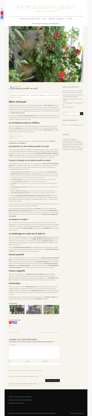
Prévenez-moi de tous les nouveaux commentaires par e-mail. (25, 370)
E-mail (28, 361)
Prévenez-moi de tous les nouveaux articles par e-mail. (23, 376)
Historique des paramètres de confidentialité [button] (21, 400)
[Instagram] (13, 322)
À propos (69, 18)
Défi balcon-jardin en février (33, 314)
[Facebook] (16, 322)
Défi (10, 326)
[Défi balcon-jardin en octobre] (51, 309)
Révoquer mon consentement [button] (17, 403)
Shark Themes (79, 413)
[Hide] (1, 20)
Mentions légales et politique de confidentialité (45, 23)
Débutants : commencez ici (56, 18)
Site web (45, 361)
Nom (10, 361)
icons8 (68, 125)
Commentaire (13, 345)
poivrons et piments (17, 136)
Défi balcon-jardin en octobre (51, 314)
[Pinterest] (10, 322)
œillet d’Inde (14, 138)
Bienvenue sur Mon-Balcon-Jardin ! (30, 18)
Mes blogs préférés (68, 107)
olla (48, 199)
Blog (44, 18)
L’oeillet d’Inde (15, 332)
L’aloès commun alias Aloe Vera (48, 332)
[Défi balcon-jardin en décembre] (17, 309)
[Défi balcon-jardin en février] (34, 309)
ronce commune (16, 134)
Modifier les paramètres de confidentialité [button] (20, 396)
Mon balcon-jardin (46, 7)
